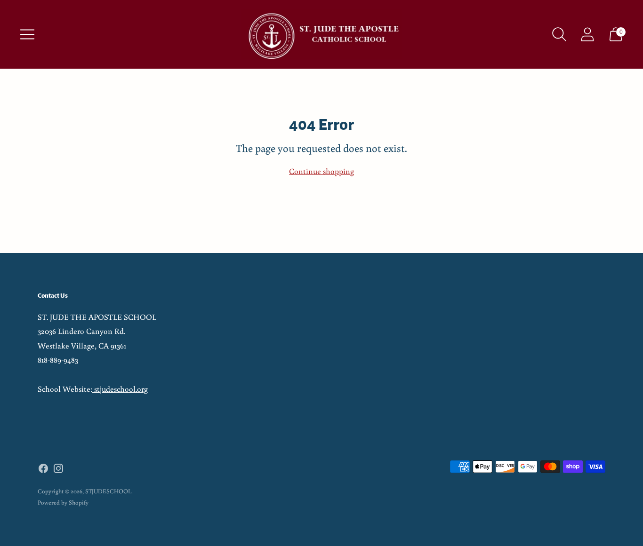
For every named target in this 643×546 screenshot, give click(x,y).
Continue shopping (321, 171)
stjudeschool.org (120, 388)
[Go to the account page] (587, 34)
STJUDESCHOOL (108, 491)
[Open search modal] (559, 34)
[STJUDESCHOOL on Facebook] (43, 470)
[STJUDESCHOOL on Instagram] (58, 470)
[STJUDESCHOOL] (321, 34)
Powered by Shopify (63, 502)
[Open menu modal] (27, 34)
